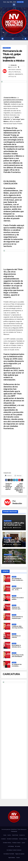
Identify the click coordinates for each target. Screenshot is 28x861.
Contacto (3, 838)
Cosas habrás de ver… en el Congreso (17, 589)
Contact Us (22, 835)
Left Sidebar (11, 846)
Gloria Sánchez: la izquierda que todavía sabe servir (17, 618)
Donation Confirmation (12, 838)
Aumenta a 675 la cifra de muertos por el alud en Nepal (14, 525)
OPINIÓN (14, 576)
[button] (22, 38)
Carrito (9, 835)
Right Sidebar (11, 857)
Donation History (7, 842)
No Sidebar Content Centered (14, 850)
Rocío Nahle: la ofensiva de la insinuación (16, 647)
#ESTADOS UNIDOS (15, 69)
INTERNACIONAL (6, 47)
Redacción (14, 65)
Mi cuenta (17, 846)
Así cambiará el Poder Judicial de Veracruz (17, 580)
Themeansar (14, 831)
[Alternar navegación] (13, 39)
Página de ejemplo (19, 853)
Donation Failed (23, 838)
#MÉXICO (11, 74)
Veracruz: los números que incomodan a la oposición (16, 609)
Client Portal (15, 835)
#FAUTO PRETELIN (14, 72)
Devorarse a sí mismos (16, 636)
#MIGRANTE (19, 74)
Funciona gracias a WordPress (9, 829)
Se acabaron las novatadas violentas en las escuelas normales (17, 667)
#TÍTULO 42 (12, 76)
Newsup (23, 829)
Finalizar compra (16, 842)
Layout (23, 842)
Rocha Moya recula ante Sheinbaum (17, 655)
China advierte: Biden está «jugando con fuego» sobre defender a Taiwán (19, 488)
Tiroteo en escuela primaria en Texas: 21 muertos (8, 486)
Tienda (18, 857)
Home (4, 835)
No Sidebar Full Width (9, 853)
